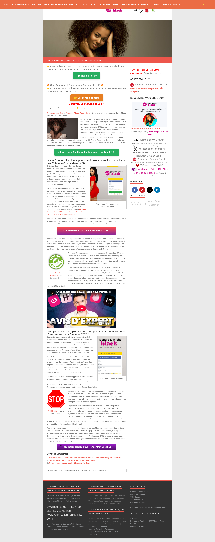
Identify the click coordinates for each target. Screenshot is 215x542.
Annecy (64, 527)
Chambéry (51, 529)
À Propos (133, 518)
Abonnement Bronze (138, 505)
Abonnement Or (136, 500)
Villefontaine (51, 501)
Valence (81, 527)
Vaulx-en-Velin (63, 529)
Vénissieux (72, 527)
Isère (88, 113)
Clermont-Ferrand (54, 527)
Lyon (48, 524)
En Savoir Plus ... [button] (175, 4)
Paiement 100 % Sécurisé (98, 519)
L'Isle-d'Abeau (71, 501)
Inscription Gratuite (137, 494)
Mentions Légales (137, 526)
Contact (133, 524)
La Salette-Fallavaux (60, 214)
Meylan (60, 501)
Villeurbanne (76, 524)
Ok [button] (203, 4)
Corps (72, 214)
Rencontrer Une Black (55, 113)
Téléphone (104, 526)
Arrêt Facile (52, 411)
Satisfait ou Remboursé (105, 529)
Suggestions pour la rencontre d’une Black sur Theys (72, 460)
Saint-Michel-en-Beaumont (66, 212)
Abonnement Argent (138, 502)
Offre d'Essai (135, 497)
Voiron (77, 498)
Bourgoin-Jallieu (59, 498)
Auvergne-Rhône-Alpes (75, 113)
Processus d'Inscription (139, 492)
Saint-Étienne (56, 524)
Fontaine (70, 498)
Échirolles (76, 496)
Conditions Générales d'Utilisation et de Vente (148, 507)
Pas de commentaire (99, 470)
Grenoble (50, 496)
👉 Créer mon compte (87, 97)
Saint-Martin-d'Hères (63, 496)
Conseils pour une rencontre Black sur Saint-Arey (70, 463)
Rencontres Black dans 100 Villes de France (147, 521)
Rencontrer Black (56, 470)
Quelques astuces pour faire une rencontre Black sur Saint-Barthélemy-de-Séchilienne (86, 458)
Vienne (49, 498)
